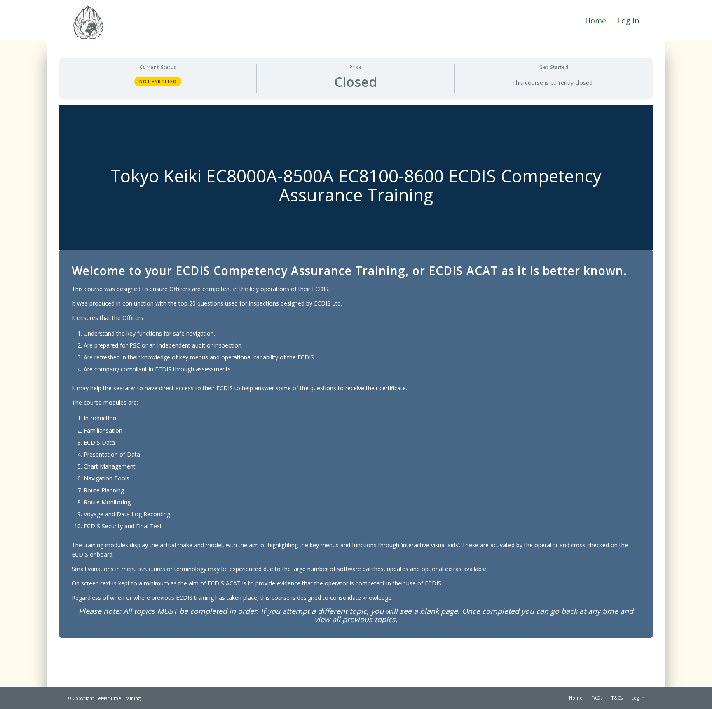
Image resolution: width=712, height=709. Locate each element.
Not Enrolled (157, 81)
